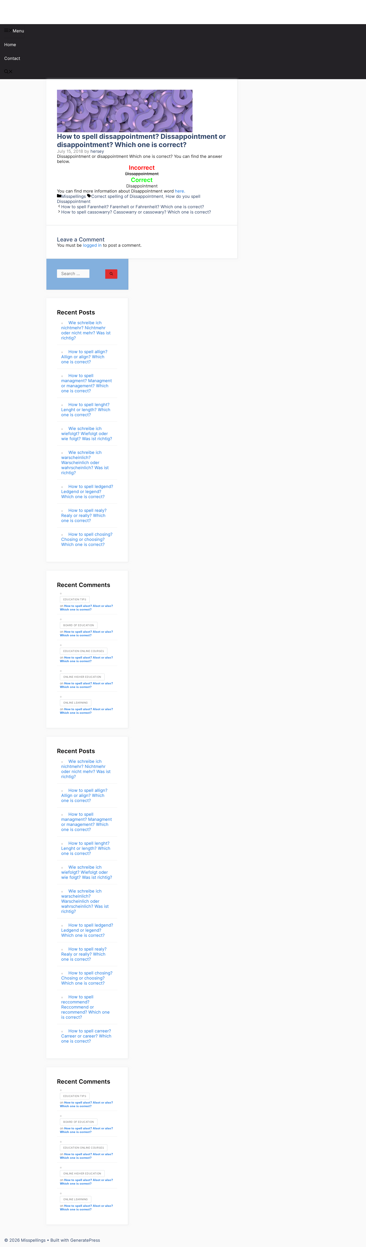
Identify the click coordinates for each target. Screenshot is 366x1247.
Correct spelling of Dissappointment (127, 196)
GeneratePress (85, 1240)
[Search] (111, 274)
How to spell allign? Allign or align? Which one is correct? (84, 356)
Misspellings (25, 12)
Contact (12, 58)
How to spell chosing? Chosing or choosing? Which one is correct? (86, 539)
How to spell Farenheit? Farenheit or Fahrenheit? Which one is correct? (132, 206)
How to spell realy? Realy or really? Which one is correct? (84, 515)
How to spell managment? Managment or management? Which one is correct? (86, 383)
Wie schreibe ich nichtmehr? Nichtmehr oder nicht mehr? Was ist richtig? (86, 330)
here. (180, 191)
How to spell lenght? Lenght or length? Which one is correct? (85, 409)
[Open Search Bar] (8, 72)
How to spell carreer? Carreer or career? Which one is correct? (86, 1036)
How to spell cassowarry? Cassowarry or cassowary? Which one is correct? (136, 212)
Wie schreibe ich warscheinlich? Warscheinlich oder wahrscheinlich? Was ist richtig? (85, 462)
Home (10, 44)
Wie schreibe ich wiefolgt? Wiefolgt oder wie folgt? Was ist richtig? (86, 433)
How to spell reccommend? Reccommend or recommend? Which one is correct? (85, 1007)
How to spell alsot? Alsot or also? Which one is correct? (86, 607)
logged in (92, 245)
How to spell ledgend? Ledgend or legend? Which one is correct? (87, 491)
